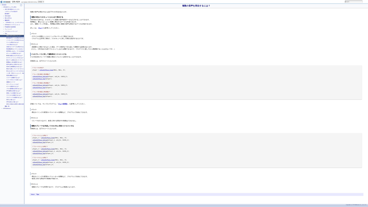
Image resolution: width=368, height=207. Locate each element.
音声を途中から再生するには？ (14, 64)
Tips (6, 33)
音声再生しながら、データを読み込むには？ (17, 51)
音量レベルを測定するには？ (13, 93)
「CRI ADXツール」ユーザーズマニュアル (16, 22)
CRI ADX (4, 5)
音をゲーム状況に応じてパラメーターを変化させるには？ (21, 60)
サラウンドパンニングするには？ (15, 57)
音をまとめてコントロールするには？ (16, 71)
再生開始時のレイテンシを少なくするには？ (17, 49)
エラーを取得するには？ (12, 86)
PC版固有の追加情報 (10, 27)
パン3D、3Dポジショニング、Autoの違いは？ (18, 73)
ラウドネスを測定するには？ (13, 95)
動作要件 (7, 13)
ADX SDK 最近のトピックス (12, 9)
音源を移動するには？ (12, 75)
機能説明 (7, 20)
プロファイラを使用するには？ (14, 97)
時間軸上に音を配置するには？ (14, 62)
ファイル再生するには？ (12, 42)
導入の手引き (8, 18)
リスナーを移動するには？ (13, 77)
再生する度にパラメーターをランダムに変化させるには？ (21, 68)
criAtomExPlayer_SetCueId (40, 76)
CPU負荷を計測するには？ (13, 91)
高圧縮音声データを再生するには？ (15, 38)
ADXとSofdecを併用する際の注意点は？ (16, 104)
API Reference (7, 108)
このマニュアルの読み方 (11, 11)
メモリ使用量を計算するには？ (14, 88)
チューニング (8, 29)
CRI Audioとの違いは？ (12, 102)
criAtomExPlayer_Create (46, 70)
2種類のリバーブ (10, 82)
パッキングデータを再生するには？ (15, 40)
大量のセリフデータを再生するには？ (16, 46)
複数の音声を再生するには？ (13, 35)
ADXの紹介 (8, 16)
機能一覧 (7, 106)
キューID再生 (62, 104)
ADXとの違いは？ (11, 99)
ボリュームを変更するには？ (13, 53)
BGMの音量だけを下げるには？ (14, 55)
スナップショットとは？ (12, 84)
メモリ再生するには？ (12, 44)
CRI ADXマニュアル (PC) (9, 7)
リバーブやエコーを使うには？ (14, 79)
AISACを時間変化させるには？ (14, 66)
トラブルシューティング (11, 31)
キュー (40, 28)
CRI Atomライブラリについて (12, 24)
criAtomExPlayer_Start (39, 79)
